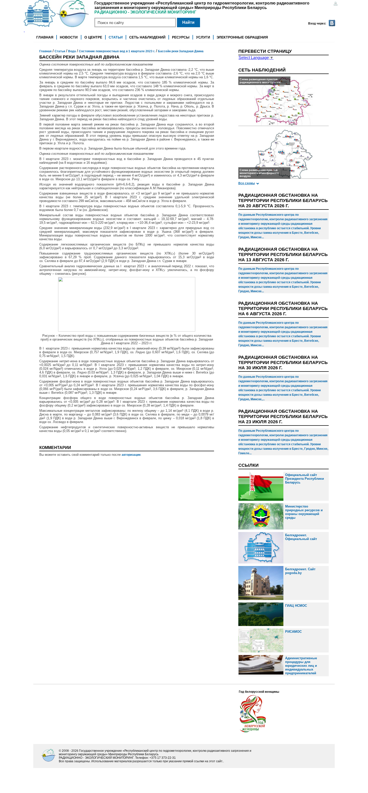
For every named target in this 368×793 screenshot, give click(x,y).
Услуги (203, 37)
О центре (93, 37)
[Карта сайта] (335, 4)
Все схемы (246, 183)
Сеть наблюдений (147, 37)
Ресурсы (181, 37)
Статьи (116, 37)
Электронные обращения (242, 37)
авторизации (131, 454)
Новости (69, 37)
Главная (44, 37)
